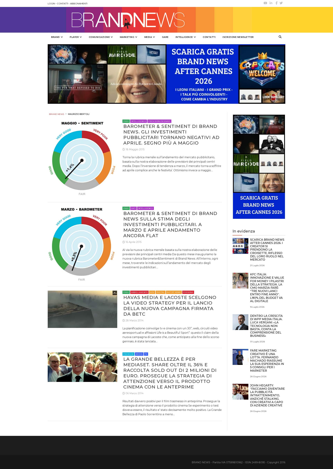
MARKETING (127, 37)
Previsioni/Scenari (159, 121)
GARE (165, 37)
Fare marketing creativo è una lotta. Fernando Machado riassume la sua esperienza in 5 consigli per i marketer (267, 360)
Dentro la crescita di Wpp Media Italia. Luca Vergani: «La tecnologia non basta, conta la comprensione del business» (266, 325)
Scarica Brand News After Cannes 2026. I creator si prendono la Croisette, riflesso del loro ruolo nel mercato (267, 249)
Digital (161, 292)
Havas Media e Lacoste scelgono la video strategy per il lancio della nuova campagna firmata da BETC (169, 306)
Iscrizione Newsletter (238, 37)
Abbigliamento (139, 292)
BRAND (55, 37)
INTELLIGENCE (184, 37)
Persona (188, 292)
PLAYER (74, 37)
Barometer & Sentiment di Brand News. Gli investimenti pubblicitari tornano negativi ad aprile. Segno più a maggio (171, 135)
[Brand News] (150, 20)
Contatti (209, 37)
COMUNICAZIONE (99, 37)
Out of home (174, 292)
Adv (152, 292)
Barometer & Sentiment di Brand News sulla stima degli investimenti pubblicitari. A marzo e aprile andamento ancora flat (170, 224)
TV (146, 354)
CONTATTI (62, 3)
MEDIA (148, 37)
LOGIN (51, 3)
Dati (133, 208)
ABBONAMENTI (78, 3)
